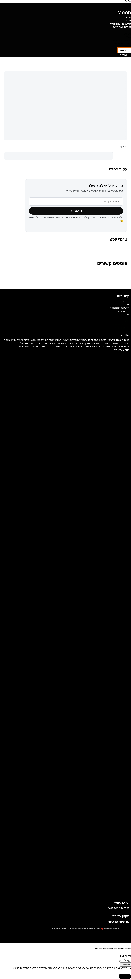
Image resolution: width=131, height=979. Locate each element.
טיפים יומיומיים (122, 27)
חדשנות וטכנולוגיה (120, 24)
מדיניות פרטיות (118, 921)
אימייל (127, 960)
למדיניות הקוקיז (21, 968)
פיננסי (127, 30)
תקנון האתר (120, 916)
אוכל (128, 20)
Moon (124, 12)
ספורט (127, 17)
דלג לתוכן (126, 1)
